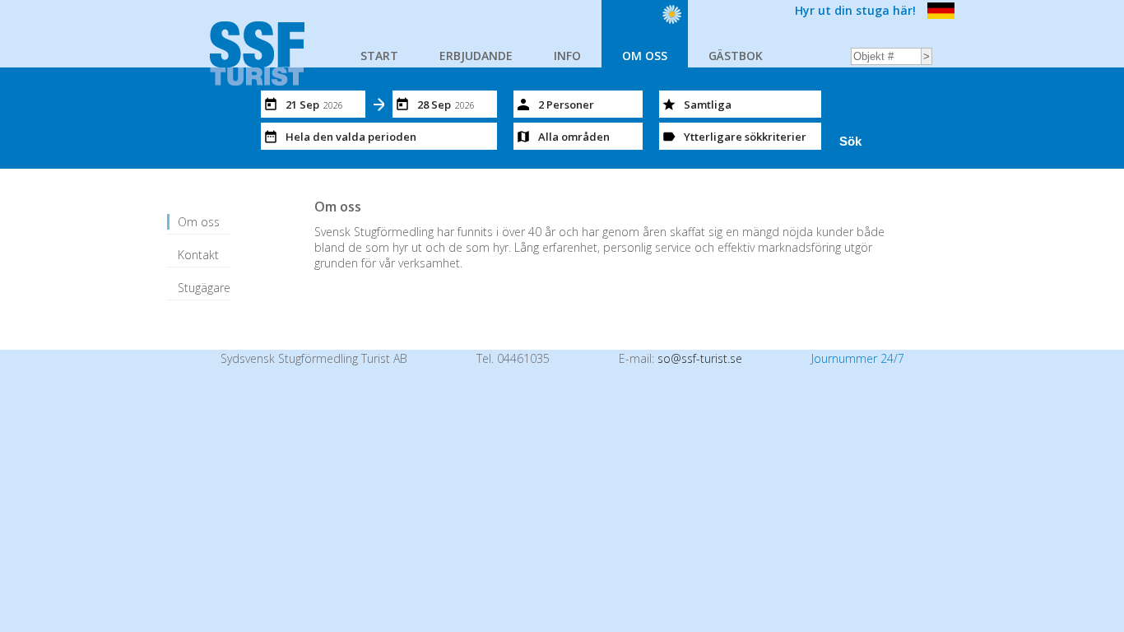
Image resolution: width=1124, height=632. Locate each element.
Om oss (199, 222)
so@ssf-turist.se (699, 358)
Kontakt (198, 255)
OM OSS (644, 55)
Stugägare (204, 287)
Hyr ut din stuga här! (855, 10)
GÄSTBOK (735, 55)
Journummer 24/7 (857, 358)
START (379, 55)
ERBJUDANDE (476, 55)
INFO (567, 55)
